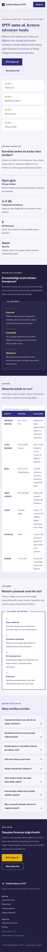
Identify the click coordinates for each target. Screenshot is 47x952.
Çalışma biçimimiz (9, 913)
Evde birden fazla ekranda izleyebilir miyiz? (18, 780)
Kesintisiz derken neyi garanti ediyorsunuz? (20, 735)
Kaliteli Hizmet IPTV (16, 4)
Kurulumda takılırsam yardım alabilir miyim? (20, 793)
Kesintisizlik (6, 904)
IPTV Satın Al (12, 62)
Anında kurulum (8, 900)
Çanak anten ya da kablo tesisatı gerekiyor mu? (21, 748)
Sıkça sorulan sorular (10, 923)
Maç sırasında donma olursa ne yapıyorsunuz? (20, 806)
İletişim (5, 927)
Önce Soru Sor (12, 866)
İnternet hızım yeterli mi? (17, 759)
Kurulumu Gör (13, 70)
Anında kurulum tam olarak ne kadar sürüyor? (20, 722)
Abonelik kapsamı (8, 908)
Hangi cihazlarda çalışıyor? (18, 768)
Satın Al (39, 4)
